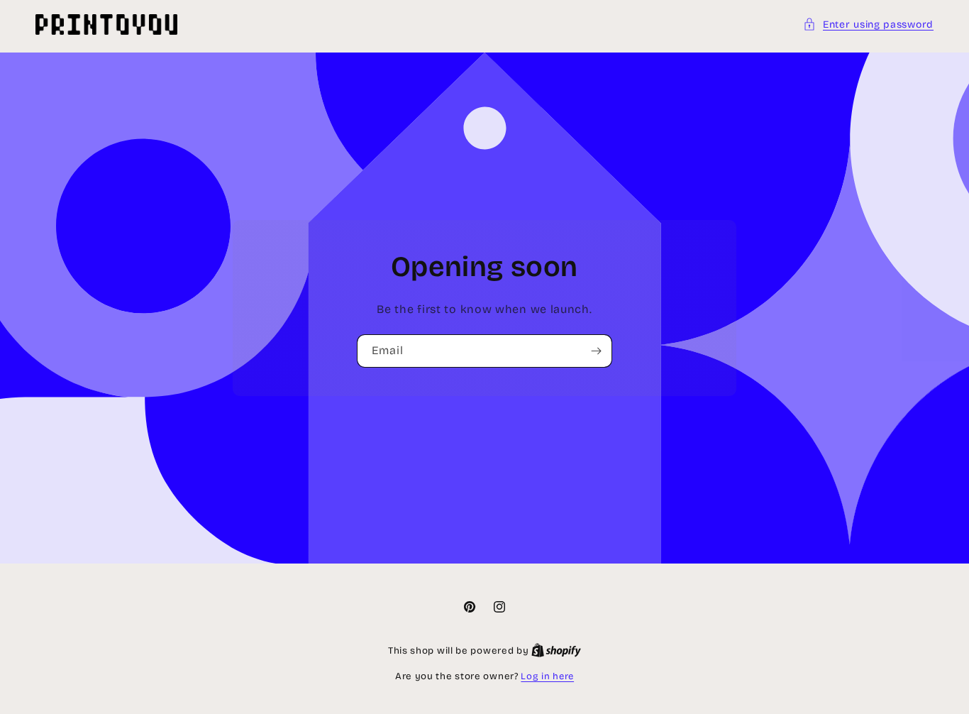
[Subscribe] (595, 351)
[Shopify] (556, 651)
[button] (868, 24)
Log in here (547, 676)
